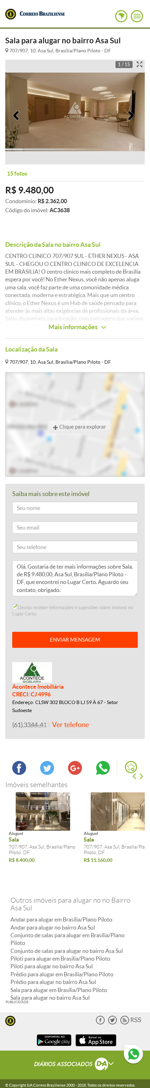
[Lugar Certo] (10, 1020)
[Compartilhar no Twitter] (47, 773)
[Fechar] (126, 1048)
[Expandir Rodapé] (75, 1065)
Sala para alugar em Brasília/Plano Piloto (58, 990)
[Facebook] (100, 1023)
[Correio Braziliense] (42, 12)
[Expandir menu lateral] (137, 16)
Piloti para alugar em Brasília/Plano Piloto (60, 958)
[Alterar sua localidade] (121, 16)
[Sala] (42, 811)
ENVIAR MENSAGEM (75, 640)
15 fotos (17, 173)
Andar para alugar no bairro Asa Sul (52, 927)
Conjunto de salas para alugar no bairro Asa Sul (66, 951)
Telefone (24, 548)
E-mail (22, 528)
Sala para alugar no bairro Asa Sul (50, 997)
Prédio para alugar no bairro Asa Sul (53, 982)
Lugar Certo (10, 14)
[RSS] (130, 1023)
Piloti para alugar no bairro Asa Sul (51, 966)
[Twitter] (112, 1023)
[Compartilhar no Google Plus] (75, 773)
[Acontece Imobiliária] (32, 671)
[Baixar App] (54, 1047)
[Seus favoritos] (131, 767)
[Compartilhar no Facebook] (19, 773)
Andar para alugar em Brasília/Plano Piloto (61, 919)
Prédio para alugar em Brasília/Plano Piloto (61, 974)
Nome (22, 509)
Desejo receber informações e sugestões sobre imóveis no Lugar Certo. (72, 610)
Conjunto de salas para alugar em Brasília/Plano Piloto (67, 939)
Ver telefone (70, 724)
